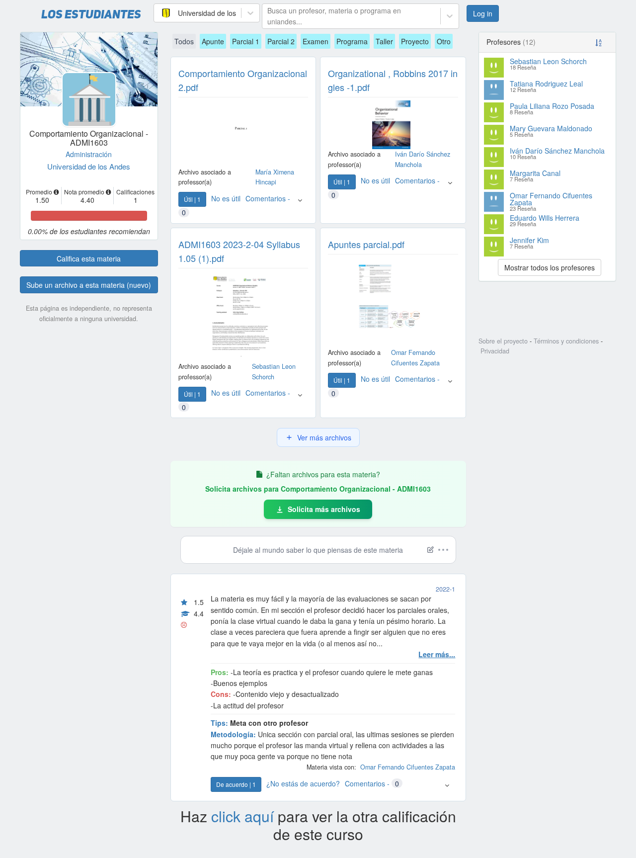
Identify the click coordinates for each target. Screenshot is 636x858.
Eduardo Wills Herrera (544, 218)
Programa (352, 41)
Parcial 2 (281, 41)
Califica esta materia (89, 258)
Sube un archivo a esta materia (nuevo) (88, 285)
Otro (444, 41)
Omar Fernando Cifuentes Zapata (551, 198)
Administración (89, 154)
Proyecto (415, 41)
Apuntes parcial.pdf (366, 244)
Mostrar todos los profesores (549, 267)
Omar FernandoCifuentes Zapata (407, 767)
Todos (184, 41)
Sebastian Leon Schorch (548, 61)
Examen (315, 41)
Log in (482, 13)
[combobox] (160, 12)
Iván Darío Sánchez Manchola (557, 151)
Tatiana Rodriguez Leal (546, 83)
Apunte (213, 41)
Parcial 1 (245, 41)
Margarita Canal (535, 173)
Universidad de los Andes (88, 166)
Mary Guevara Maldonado (551, 128)
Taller (384, 41)
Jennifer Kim (529, 240)
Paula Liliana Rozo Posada (552, 106)
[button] (300, 205)
